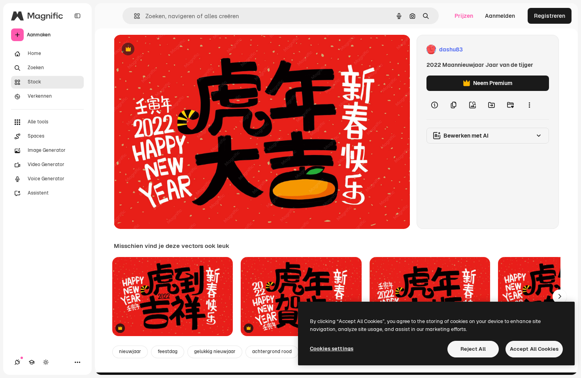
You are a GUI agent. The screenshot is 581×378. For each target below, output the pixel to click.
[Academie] (31, 362)
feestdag (167, 351)
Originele (165, 49)
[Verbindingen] (17, 362)
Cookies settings (331, 348)
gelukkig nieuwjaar (215, 351)
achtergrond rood (272, 351)
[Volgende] (560, 296)
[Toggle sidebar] (77, 15)
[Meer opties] (529, 105)
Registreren (549, 15)
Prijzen (464, 15)
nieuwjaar (130, 351)
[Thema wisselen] (46, 362)
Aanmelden (500, 15)
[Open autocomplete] (134, 16)
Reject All (473, 349)
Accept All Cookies (534, 349)
